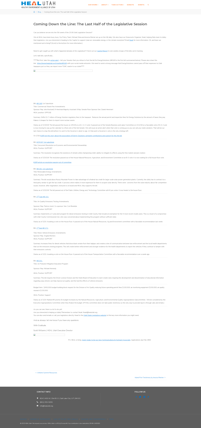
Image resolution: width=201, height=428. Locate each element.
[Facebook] (136, 397)
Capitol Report (102, 51)
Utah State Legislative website (95, 315)
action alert (54, 60)
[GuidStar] (148, 397)
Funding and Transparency (93, 419)
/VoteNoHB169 (61, 63)
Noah (131, 40)
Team (111, 419)
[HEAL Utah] (38, 5)
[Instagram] (144, 397)
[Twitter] (140, 397)
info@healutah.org (46, 406)
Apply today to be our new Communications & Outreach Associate (106, 340)
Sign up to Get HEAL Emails (66, 419)
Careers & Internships (40, 419)
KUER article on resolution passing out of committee (52, 162)
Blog (39, 12)
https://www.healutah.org (46, 63)
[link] (148, 4)
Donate (23, 419)
